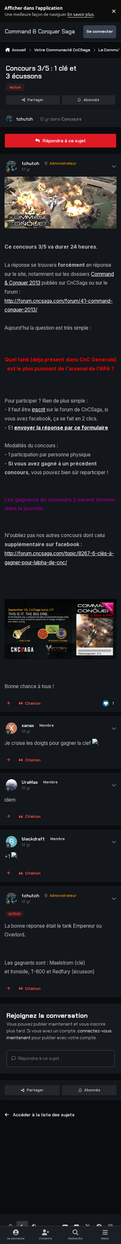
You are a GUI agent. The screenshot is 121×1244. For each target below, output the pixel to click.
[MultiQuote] (9, 703)
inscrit (38, 409)
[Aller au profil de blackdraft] (11, 841)
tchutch (24, 119)
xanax (28, 725)
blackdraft (33, 839)
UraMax (30, 782)
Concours (71, 119)
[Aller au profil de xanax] (11, 728)
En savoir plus (15, 11)
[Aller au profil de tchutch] (9, 118)
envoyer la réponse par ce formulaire (61, 428)
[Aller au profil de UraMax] (11, 785)
